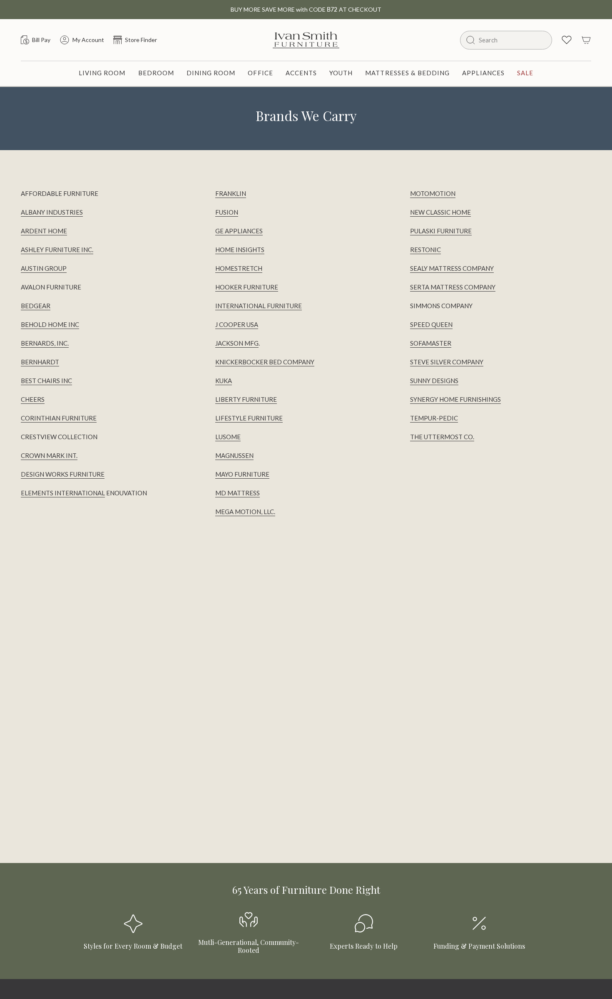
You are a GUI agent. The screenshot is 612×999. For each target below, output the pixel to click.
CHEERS (33, 399)
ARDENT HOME (44, 231)
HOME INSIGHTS (239, 249)
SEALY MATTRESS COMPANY (452, 268)
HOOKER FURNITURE (246, 287)
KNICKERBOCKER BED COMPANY (264, 362)
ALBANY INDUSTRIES (52, 212)
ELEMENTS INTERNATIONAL (63, 493)
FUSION (226, 212)
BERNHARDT (40, 362)
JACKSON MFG (237, 343)
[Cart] (586, 40)
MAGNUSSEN (234, 455)
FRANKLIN (230, 193)
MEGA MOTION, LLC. (245, 511)
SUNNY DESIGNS (434, 380)
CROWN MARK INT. (49, 455)
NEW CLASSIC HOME (440, 212)
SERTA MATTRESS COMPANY (452, 287)
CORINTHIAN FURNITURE (59, 418)
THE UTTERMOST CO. (442, 436)
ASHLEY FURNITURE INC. (57, 249)
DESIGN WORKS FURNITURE (62, 474)
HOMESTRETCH (238, 268)
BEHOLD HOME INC (50, 324)
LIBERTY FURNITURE (246, 399)
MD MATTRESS (237, 493)
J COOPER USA (236, 324)
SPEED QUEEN (431, 324)
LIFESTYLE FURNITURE (249, 418)
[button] (102, 73)
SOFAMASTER (430, 343)
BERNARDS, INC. (45, 343)
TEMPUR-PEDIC (434, 418)
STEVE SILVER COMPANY (446, 362)
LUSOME (228, 436)
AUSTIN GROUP (44, 268)
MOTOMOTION (432, 193)
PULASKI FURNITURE (441, 231)
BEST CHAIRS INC (46, 380)
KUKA (223, 380)
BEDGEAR (35, 305)
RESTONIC (425, 249)
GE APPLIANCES (239, 231)
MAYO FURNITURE (242, 474)
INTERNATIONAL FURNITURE (258, 305)
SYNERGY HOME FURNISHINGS (455, 399)
